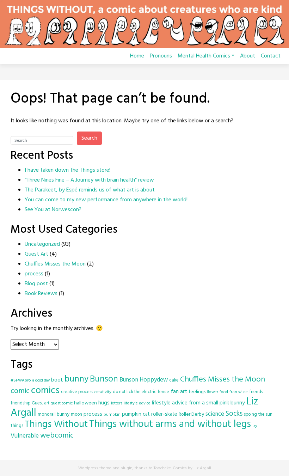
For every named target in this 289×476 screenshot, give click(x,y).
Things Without (56, 424)
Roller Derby (191, 414)
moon (76, 414)
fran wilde (238, 392)
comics (45, 390)
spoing (250, 414)
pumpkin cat (136, 414)
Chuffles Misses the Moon (55, 264)
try (254, 425)
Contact (271, 56)
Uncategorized (42, 244)
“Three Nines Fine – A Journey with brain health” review (89, 180)
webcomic (57, 435)
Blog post (36, 283)
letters (116, 403)
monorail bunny (53, 414)
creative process (77, 392)
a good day (41, 381)
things (17, 425)
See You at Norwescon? (53, 209)
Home (137, 56)
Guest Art (36, 254)
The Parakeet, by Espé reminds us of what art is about (90, 190)
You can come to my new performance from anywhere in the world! (106, 200)
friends (256, 392)
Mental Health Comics (204, 56)
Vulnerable (25, 436)
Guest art (40, 403)
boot (57, 380)
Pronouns (161, 56)
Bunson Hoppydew (143, 380)
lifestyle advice (137, 403)
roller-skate (164, 414)
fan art (179, 391)
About (247, 56)
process (34, 274)
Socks (234, 414)
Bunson (104, 379)
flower (212, 392)
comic (20, 391)
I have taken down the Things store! (67, 170)
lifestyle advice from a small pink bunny (198, 403)
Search (89, 138)
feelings (197, 392)
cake (174, 380)
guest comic (62, 403)
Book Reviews (41, 293)
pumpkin (112, 414)
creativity (102, 392)
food (224, 392)
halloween (85, 403)
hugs (104, 403)
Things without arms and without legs (170, 424)
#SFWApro (21, 380)
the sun (265, 414)
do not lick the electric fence (141, 392)
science (214, 414)
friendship (20, 403)
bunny (76, 379)
